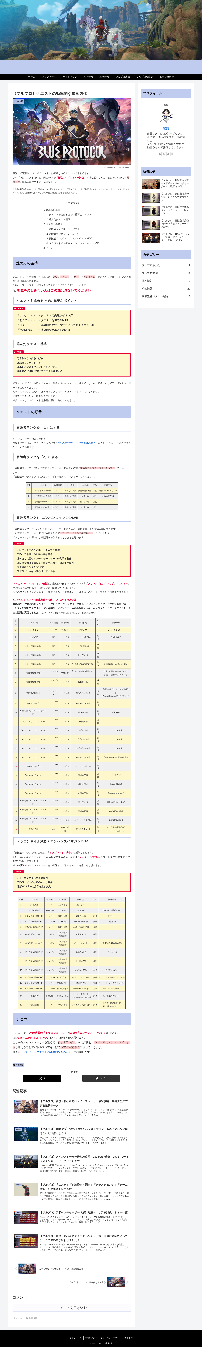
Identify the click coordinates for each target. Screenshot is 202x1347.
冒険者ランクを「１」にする (64, 229)
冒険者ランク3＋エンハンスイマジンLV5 (70, 238)
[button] (101, 1078)
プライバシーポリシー (111, 1338)
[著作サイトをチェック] (160, 154)
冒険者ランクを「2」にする (64, 233)
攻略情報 (19, 1065)
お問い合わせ (91, 1338)
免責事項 (128, 1338)
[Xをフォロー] (164, 154)
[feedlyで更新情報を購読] (168, 154)
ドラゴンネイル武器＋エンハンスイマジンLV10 (74, 243)
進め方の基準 (53, 209)
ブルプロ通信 (166, 273)
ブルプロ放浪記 (166, 265)
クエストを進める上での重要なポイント (70, 214)
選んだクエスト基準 (59, 219)
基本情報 (166, 280)
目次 (67, 203)
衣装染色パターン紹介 (166, 296)
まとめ (49, 248)
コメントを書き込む (72, 1308)
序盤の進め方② (87, 443)
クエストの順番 (54, 224)
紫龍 (166, 128)
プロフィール (76, 1338)
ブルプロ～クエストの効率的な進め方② (47, 1052)
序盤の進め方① (66, 443)
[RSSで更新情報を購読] (172, 154)
